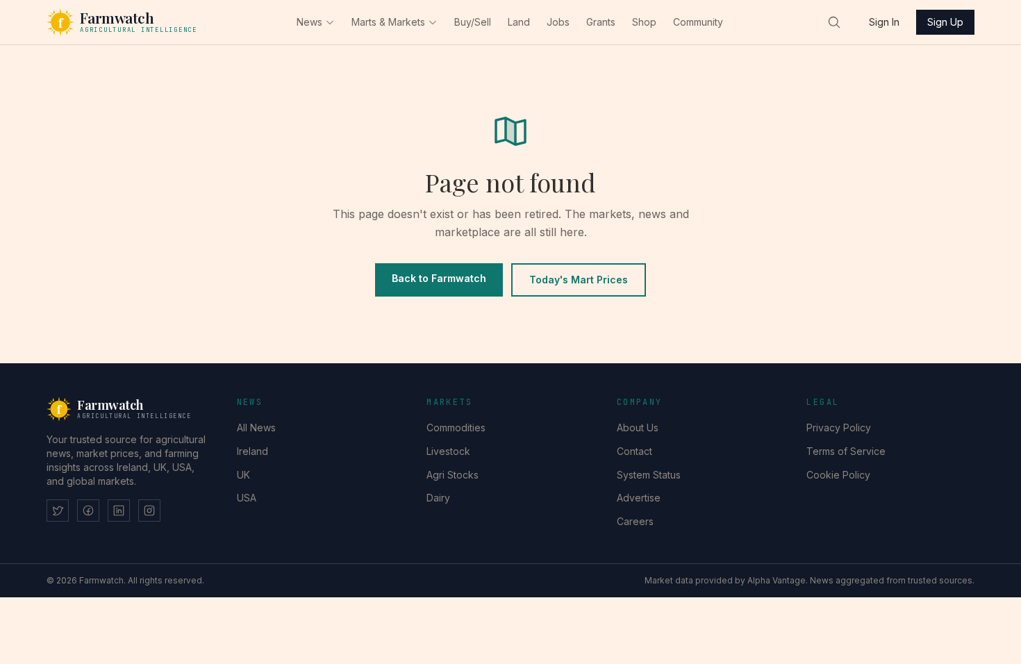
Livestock (448, 451)
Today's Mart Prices (578, 279)
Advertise (639, 498)
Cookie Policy (838, 475)
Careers (635, 521)
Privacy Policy (838, 427)
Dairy (438, 498)
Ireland (252, 451)
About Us (637, 427)
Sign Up (945, 22)
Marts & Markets (388, 22)
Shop (644, 22)
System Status (649, 475)
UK (243, 475)
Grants (600, 22)
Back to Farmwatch (439, 278)
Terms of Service (846, 451)
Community (698, 22)
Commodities (455, 427)
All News (256, 427)
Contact (634, 451)
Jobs (558, 22)
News (309, 22)
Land (519, 22)
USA (246, 498)
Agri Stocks (452, 475)
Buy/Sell (472, 22)
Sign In (884, 22)
